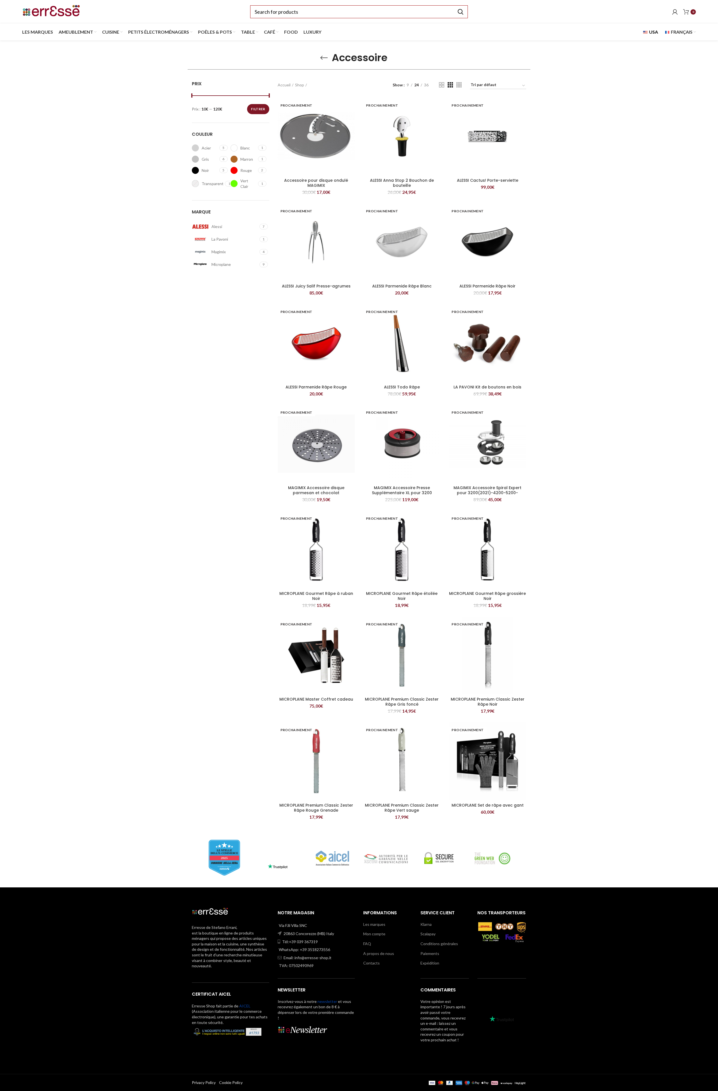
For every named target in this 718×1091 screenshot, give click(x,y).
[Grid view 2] (441, 85)
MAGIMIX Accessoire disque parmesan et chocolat (316, 490)
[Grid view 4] (459, 85)
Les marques (374, 924)
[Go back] (324, 57)
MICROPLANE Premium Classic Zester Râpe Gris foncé (402, 701)
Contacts (371, 963)
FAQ (367, 943)
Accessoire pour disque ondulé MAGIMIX (316, 183)
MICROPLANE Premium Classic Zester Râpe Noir (487, 701)
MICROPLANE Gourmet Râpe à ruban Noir (316, 596)
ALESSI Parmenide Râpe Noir (487, 286)
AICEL (244, 1005)
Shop (299, 84)
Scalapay (428, 933)
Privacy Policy (204, 1082)
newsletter (327, 1001)
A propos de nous (378, 953)
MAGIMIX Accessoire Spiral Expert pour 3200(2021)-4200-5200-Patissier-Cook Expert (487, 493)
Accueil (284, 84)
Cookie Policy (231, 1082)
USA (653, 31)
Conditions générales (439, 943)
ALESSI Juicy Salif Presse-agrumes (316, 286)
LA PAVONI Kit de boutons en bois (487, 387)
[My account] (674, 11)
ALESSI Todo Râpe (402, 387)
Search (460, 11)
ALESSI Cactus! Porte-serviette (487, 180)
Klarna (426, 924)
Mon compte (374, 933)
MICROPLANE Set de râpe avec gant (488, 805)
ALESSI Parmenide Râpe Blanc (402, 286)
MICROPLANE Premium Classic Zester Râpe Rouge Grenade (316, 807)
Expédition (429, 963)
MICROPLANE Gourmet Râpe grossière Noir (487, 596)
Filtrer (258, 109)
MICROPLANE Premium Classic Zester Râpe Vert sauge (402, 807)
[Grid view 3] (450, 85)
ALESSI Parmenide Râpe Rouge (316, 387)
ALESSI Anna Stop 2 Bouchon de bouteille (402, 183)
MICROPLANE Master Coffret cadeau (316, 699)
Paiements (429, 953)
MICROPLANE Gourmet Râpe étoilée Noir (402, 596)
